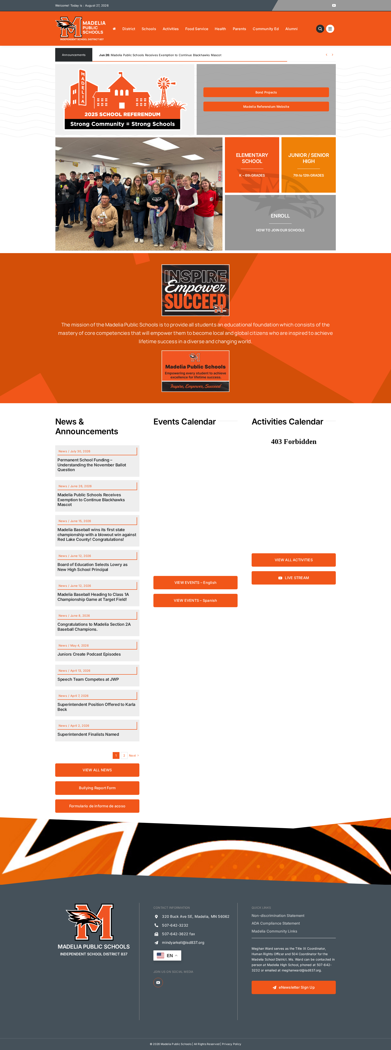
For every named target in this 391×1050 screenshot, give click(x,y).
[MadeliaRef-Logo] (125, 70)
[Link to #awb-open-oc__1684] (330, 29)
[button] (58, 194)
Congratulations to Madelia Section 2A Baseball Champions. (94, 627)
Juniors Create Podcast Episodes (89, 654)
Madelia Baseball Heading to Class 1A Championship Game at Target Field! (93, 597)
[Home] (114, 28)
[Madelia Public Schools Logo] (80, 17)
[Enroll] (280, 222)
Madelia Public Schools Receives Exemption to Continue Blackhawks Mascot (91, 499)
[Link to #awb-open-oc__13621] (320, 29)
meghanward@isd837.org (301, 970)
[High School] (308, 165)
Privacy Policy (231, 1044)
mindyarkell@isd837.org (183, 942)
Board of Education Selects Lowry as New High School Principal (92, 567)
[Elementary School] (252, 165)
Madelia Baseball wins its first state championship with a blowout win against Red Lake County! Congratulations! (186, 55)
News (63, 451)
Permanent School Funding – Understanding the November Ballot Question (91, 465)
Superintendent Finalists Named (88, 734)
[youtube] (334, 5)
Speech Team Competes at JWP (88, 679)
